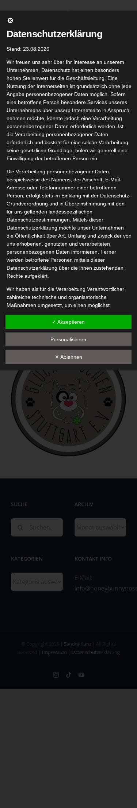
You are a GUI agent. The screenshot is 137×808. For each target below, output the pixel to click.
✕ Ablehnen (68, 357)
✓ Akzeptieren (68, 322)
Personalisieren (68, 339)
